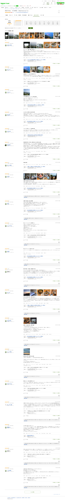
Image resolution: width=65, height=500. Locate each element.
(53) (24, 15)
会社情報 (8, 497)
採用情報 (23, 497)
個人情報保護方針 (13, 497)
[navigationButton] (59, 35)
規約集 (26, 497)
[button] (6, 35)
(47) (36, 15)
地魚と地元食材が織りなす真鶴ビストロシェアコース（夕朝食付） (35, 121)
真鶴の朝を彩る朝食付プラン (30, 435)
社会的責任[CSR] (18, 497)
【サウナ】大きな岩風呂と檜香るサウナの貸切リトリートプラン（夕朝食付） (36, 59)
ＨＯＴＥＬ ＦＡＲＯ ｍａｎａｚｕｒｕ (16, 10)
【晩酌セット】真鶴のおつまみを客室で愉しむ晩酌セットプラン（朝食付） (36, 166)
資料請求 (29, 497)
